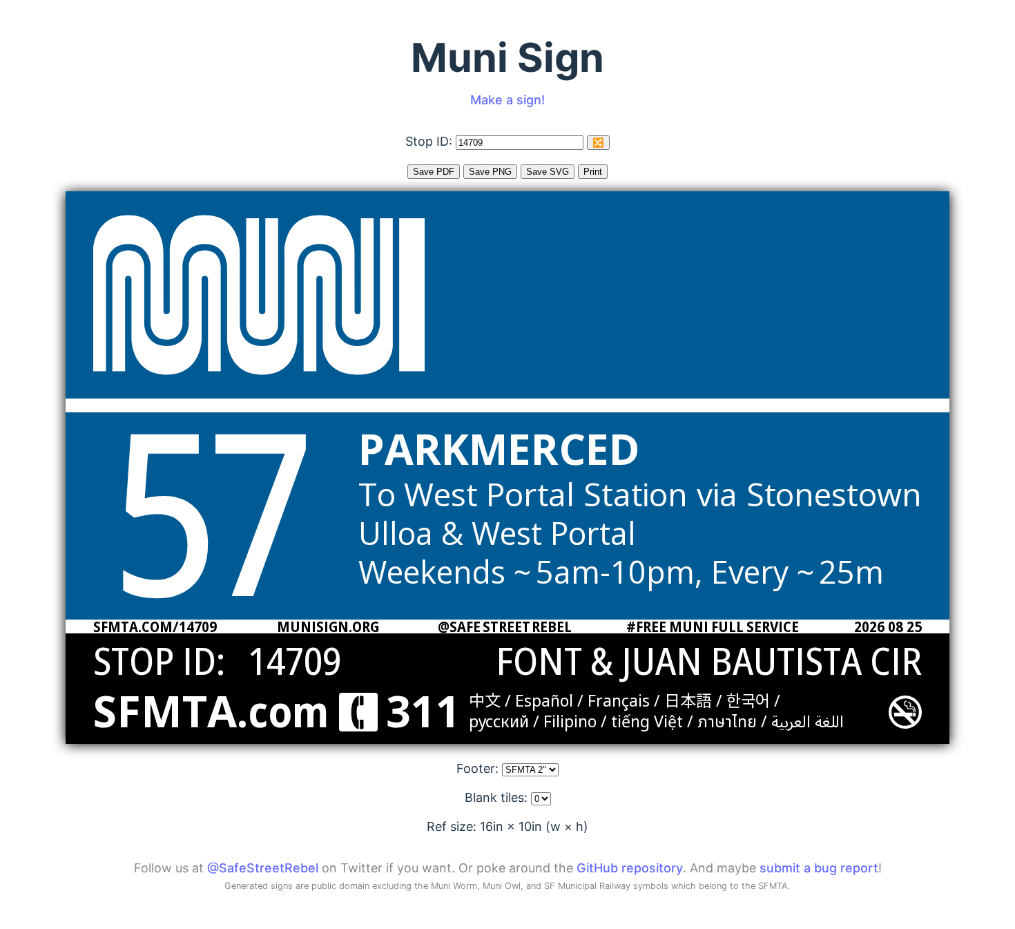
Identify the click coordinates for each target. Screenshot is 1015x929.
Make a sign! (507, 100)
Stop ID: (430, 141)
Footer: (479, 768)
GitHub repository (630, 868)
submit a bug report (819, 868)
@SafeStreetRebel (262, 868)
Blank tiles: (498, 797)
